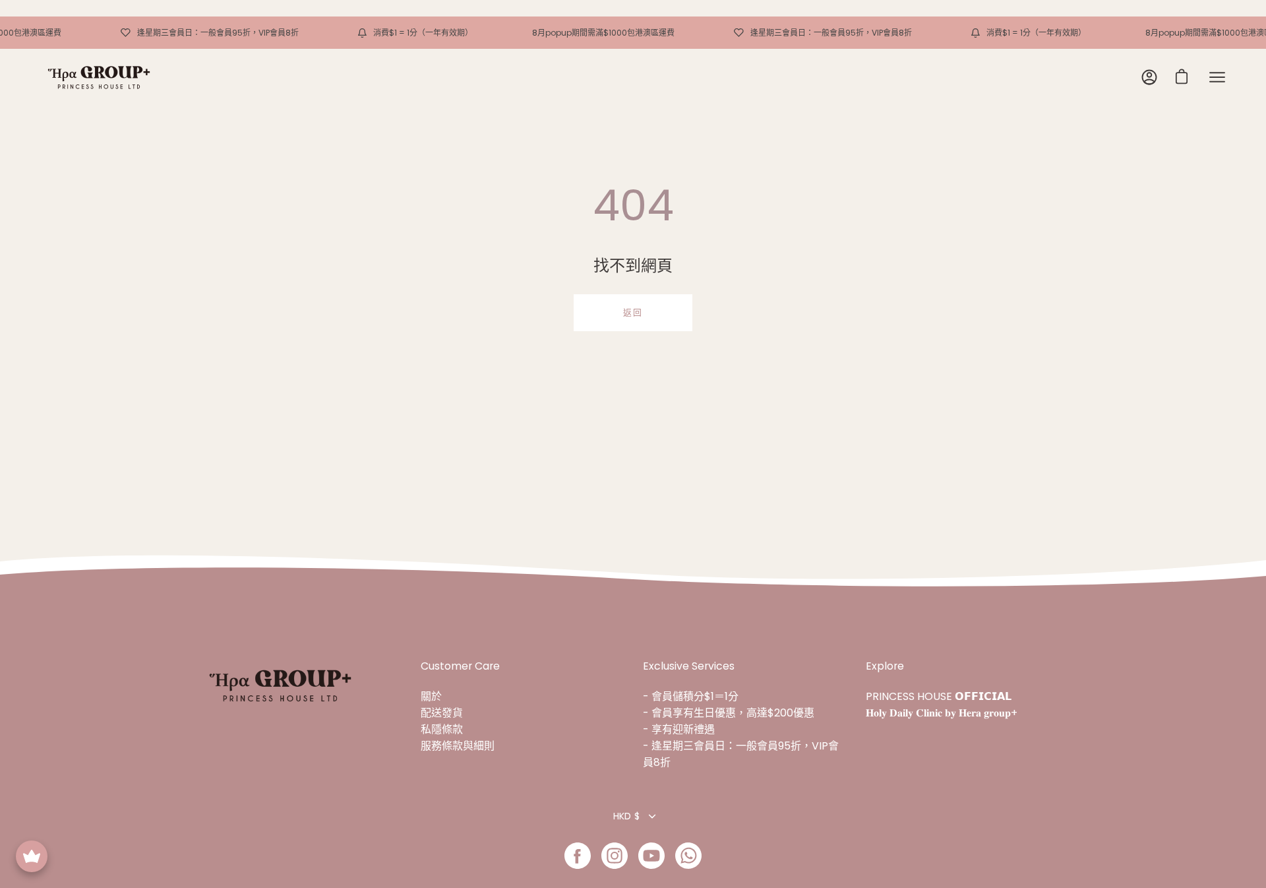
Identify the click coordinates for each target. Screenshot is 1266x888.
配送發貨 (442, 712)
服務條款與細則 (458, 745)
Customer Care (460, 666)
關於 (431, 696)
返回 (632, 312)
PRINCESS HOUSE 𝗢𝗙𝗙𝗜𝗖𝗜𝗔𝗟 (938, 696)
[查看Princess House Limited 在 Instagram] (614, 855)
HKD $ (626, 816)
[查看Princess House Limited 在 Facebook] (577, 855)
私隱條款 (442, 729)
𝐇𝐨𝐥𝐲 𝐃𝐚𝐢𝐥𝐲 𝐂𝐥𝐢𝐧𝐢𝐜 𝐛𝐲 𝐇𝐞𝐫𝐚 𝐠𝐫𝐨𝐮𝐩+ (941, 712)
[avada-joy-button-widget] (31, 856)
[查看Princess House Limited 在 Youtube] (651, 855)
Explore (885, 666)
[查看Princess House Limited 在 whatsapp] (688, 855)
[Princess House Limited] (99, 77)
